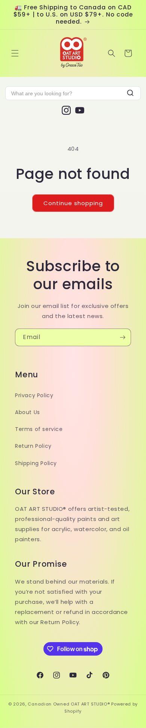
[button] (15, 53)
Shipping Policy (36, 463)
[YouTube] (79, 110)
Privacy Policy (34, 395)
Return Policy (33, 446)
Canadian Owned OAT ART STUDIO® (69, 704)
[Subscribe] (122, 337)
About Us (27, 412)
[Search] (130, 93)
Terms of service (39, 429)
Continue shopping (73, 203)
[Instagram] (66, 110)
